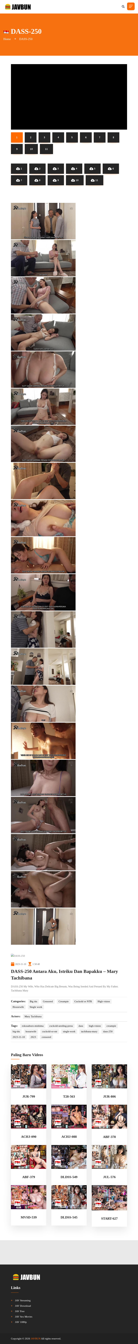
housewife (31, 1031)
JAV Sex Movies (23, 1316)
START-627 (109, 1218)
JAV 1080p (21, 1322)
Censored (48, 1001)
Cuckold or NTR (83, 1001)
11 (96, 180)
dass (81, 1026)
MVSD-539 (29, 1217)
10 (77, 180)
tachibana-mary (89, 1031)
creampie (111, 1026)
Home (7, 39)
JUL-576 (109, 1177)
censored (46, 1037)
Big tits (33, 1001)
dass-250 (108, 1031)
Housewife (18, 1007)
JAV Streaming (23, 1300)
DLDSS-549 (69, 1177)
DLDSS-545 (69, 1217)
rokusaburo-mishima (33, 1026)
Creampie (64, 1001)
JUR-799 (28, 1096)
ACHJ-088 (69, 1136)
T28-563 (69, 1096)
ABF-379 (28, 1177)
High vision (104, 1001)
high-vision (95, 1026)
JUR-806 (109, 1096)
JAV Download (23, 1306)
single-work (69, 1031)
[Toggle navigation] (131, 6)
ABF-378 (109, 1137)
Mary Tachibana (33, 1016)
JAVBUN (36, 1338)
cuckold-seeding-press (61, 1026)
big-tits (16, 1031)
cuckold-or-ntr (49, 1031)
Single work (36, 1007)
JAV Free (20, 1311)
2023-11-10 (19, 1037)
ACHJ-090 (28, 1136)
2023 (33, 1037)
